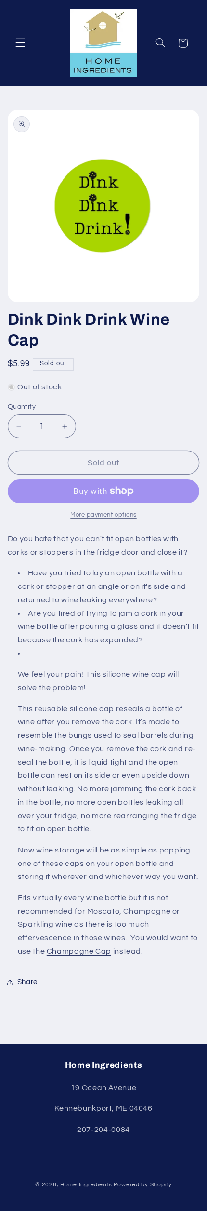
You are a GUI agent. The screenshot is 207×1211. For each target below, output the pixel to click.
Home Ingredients (86, 1184)
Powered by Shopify (143, 1184)
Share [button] (27, 981)
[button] (20, 43)
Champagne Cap (79, 951)
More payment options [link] (103, 515)
